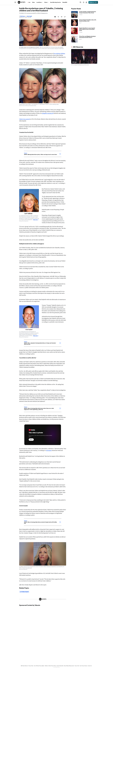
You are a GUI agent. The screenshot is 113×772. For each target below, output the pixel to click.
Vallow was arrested (24, 119)
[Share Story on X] (58, 17)
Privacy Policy (30, 665)
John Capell (29, 16)
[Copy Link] (65, 17)
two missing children (59, 53)
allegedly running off (47, 113)
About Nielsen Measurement (69, 665)
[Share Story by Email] (61, 17)
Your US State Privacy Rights (39, 665)
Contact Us (90, 665)
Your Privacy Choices (83, 665)
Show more (35, 219)
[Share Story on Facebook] (55, 17)
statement (49, 450)
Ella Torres (22, 16)
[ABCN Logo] (21, 2)
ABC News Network (24, 665)
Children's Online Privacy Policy (50, 665)
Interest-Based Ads (59, 665)
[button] (15, 2)
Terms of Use (77, 665)
